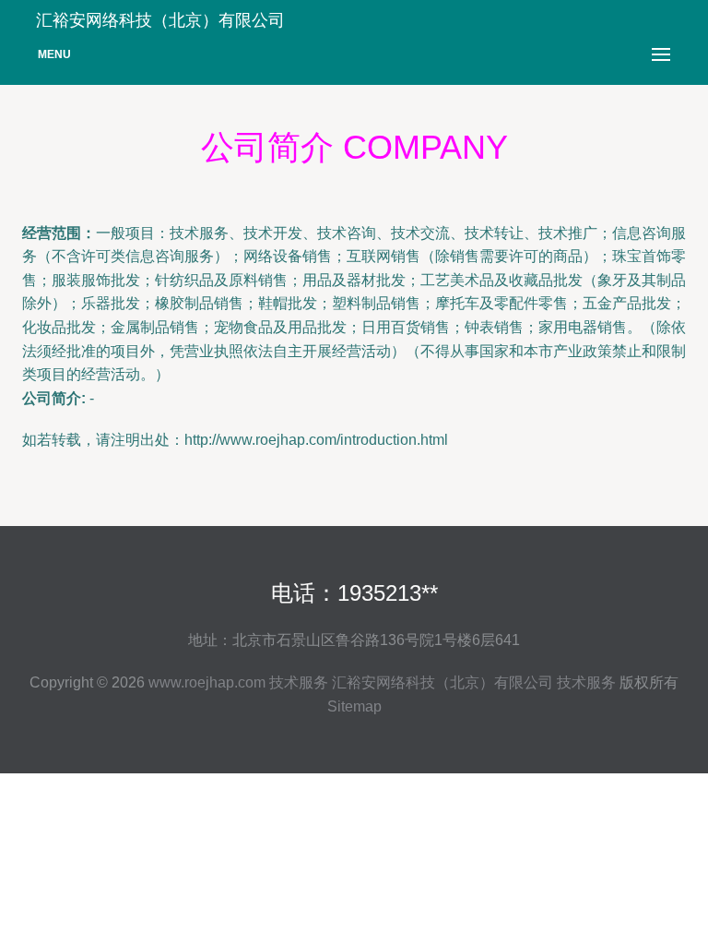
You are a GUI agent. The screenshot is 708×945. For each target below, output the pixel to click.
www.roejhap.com (207, 682)
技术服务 (298, 682)
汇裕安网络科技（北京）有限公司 (442, 682)
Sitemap (354, 706)
